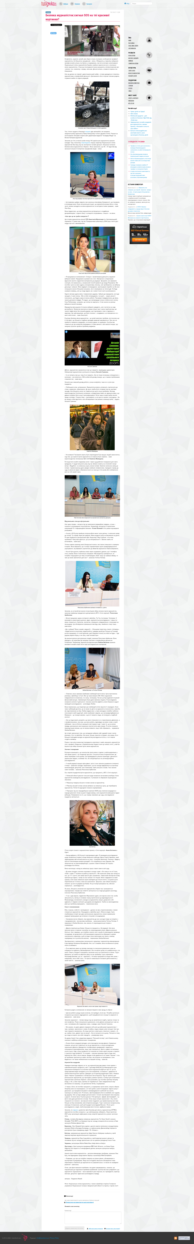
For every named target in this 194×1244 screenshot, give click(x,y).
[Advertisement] (142, 22)
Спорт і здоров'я (133, 98)
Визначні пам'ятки (133, 83)
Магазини (131, 100)
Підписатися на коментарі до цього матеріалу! (80, 1202)
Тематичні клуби (133, 63)
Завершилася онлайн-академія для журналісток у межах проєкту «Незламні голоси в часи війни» (140, 125)
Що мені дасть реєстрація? (113, 1228)
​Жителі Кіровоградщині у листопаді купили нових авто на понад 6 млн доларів (140, 160)
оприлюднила (85, 143)
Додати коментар (74, 1228)
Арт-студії (131, 103)
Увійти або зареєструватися (96, 1228)
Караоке (130, 60)
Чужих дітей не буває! (137, 111)
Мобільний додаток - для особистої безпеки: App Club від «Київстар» (140, 118)
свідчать (75, 1110)
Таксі (129, 91)
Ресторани (131, 43)
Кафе (129, 40)
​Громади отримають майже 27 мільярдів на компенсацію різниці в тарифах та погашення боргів (140, 167)
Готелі (130, 88)
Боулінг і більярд (133, 58)
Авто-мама (134, 114)
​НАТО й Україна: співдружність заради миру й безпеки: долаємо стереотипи (139, 209)
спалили (88, 131)
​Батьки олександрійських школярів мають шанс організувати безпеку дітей (139, 133)
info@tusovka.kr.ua (42, 1238)
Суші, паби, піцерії (133, 45)
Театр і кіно (131, 70)
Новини (77, 4)
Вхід (128, 3)
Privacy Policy (54, 1238)
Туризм (130, 85)
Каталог (89, 4)
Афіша (65, 4)
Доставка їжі (132, 48)
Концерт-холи (132, 76)
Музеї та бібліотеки (134, 73)
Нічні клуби (131, 55)
